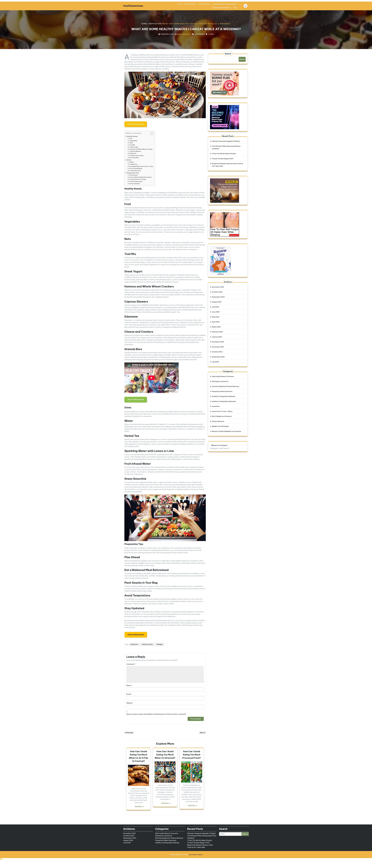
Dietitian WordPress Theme (186, 854)
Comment (130, 664)
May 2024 (215, 317)
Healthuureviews (133, 5)
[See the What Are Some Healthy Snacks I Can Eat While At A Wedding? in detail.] (136, 124)
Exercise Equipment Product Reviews (225, 4)
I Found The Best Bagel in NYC (222, 159)
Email (129, 694)
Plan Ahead (133, 175)
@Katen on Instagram (219, 445)
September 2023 (218, 357)
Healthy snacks (147, 644)
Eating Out (134, 644)
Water (132, 162)
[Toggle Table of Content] (151, 133)
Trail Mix (132, 145)
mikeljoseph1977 (184, 34)
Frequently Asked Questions (221, 8)
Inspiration (155, 24)
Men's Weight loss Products (222, 416)
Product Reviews (204, 4)
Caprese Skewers (135, 151)
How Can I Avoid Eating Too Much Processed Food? (191, 754)
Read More (138, 806)
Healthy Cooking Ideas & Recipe (223, 396)
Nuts (131, 143)
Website (129, 703)
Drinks (129, 160)
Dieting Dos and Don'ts (220, 381)
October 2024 (217, 292)
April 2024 (216, 322)
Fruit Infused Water (136, 168)
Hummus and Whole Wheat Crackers (141, 149)
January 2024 (217, 337)
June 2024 (216, 312)
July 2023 (215, 362)
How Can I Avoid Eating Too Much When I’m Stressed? (165, 754)
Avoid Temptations (136, 181)
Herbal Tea (133, 164)
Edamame (133, 153)
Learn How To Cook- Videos (222, 411)
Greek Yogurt (134, 147)
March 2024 (216, 327)
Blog (235, 8)
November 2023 (218, 347)
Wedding (159, 644)
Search (228, 54)
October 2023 (217, 352)
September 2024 (218, 297)
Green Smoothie (135, 170)
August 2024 (216, 302)
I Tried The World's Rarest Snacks (199, 840)
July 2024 (215, 307)
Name (129, 685)
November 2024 (218, 287)
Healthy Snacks (132, 136)
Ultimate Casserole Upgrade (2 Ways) (226, 141)
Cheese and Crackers (136, 155)
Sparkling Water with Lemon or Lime (141, 166)
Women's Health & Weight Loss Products (226, 431)
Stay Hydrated (135, 183)
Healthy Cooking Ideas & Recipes (224, 401)
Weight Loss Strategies (220, 426)
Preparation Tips (133, 173)
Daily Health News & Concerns (223, 376)
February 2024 (217, 332)
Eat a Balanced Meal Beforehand (140, 177)
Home (179, 4)
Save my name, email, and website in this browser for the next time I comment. (156, 714)
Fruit (131, 138)
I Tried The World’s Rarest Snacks (224, 154)
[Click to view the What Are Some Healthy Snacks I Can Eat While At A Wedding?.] (136, 635)
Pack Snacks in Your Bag (138, 179)
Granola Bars (134, 157)
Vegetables (133, 140)
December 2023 (218, 342)
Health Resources (190, 4)
